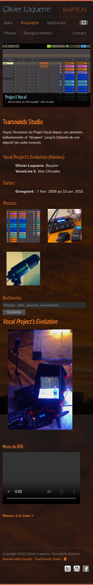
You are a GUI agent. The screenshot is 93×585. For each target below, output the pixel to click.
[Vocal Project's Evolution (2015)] (23, 230)
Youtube (77, 569)
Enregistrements (38, 32)
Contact (80, 32)
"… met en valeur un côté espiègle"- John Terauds (29, 101)
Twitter (68, 569)
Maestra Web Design (17, 559)
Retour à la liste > (18, 516)
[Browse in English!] (84, 23)
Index (8, 22)
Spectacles (56, 22)
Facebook (86, 569)
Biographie (30, 22)
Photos (10, 32)
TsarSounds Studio (48, 559)
